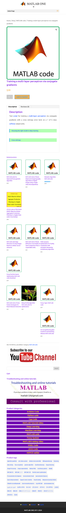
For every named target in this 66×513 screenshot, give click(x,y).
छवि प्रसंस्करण (35, 487)
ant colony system (22, 461)
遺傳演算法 (9, 494)
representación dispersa (41, 476)
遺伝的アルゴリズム (48, 490)
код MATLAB (39, 483)
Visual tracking (37, 479)
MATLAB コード (19, 472)
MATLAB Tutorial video (33, 423)
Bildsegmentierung (47, 461)
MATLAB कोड (10, 472)
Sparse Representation (12, 479)
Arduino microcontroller (35, 461)
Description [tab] (12, 106)
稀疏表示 (40, 490)
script (15, 116)
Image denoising (50, 464)
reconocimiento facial (28, 476)
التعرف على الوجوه (11, 487)
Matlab (50, 468)
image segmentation (23, 468)
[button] (56, 29)
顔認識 (15, 494)
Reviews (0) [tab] (25, 106)
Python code (33, 415)
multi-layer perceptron (37, 116)
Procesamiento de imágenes (14, 476)
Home (8, 20)
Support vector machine (26, 479)
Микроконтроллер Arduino (49, 479)
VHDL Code (33, 445)
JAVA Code (33, 449)
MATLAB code (21, 20)
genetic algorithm (29, 464)
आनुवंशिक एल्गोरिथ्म (20, 487)
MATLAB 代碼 (27, 472)
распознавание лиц (49, 483)
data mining (10, 464)
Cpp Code (33, 419)
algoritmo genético (12, 461)
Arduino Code (33, 412)
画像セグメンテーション (24, 490)
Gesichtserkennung (39, 464)
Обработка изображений (13, 483)
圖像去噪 (15, 490)
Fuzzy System (33, 438)
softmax (12, 124)
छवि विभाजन (42, 487)
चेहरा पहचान (28, 487)
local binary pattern (42, 468)
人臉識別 (56, 487)
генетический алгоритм (28, 483)
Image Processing (11, 468)
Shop (13, 20)
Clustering (56, 461)
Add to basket (22, 97)
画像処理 (34, 490)
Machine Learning (33, 430)
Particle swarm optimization (39, 472)
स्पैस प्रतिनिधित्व (49, 487)
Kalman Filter (33, 468)
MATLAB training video (33, 442)
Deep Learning (33, 427)
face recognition (19, 464)
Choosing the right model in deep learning (24, 131)
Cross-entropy (16, 140)
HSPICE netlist (33, 453)
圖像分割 (9, 490)
